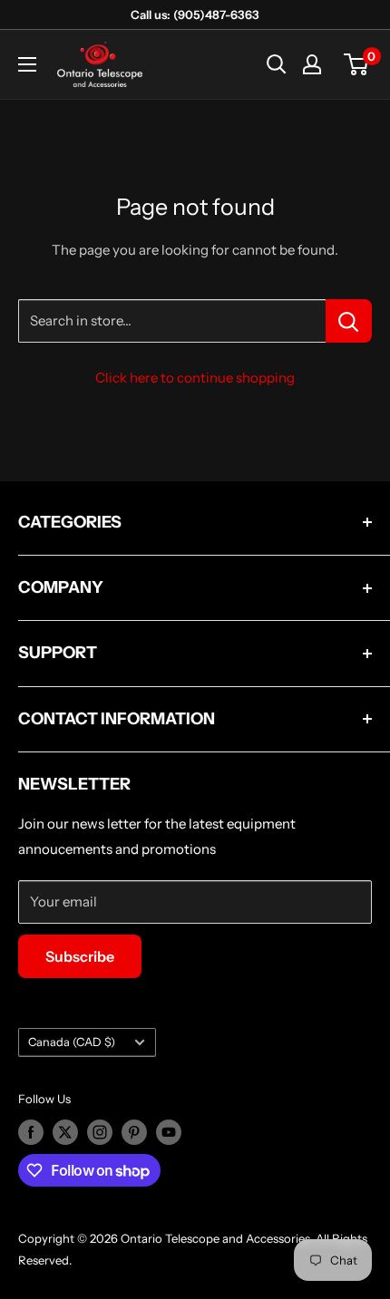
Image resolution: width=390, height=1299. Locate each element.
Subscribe (79, 956)
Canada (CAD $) (71, 1042)
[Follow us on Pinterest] (134, 1132)
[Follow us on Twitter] (65, 1132)
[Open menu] (27, 64)
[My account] (312, 64)
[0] (357, 64)
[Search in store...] (349, 321)
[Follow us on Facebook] (31, 1132)
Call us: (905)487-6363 (195, 14)
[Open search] (277, 64)
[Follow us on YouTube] (168, 1132)
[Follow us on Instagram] (99, 1132)
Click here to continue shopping (195, 377)
